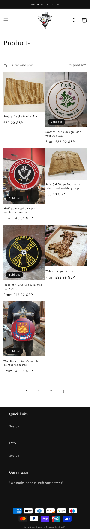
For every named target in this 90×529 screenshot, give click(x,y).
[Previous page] (26, 391)
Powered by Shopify (56, 527)
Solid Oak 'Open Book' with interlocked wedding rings (62, 186)
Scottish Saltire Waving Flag (21, 116)
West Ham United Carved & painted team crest (20, 363)
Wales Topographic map (60, 271)
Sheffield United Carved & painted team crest (19, 210)
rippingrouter (38, 527)
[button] (6, 20)
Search (14, 426)
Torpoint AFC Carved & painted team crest (22, 286)
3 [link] (64, 391)
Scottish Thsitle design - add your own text (63, 133)
